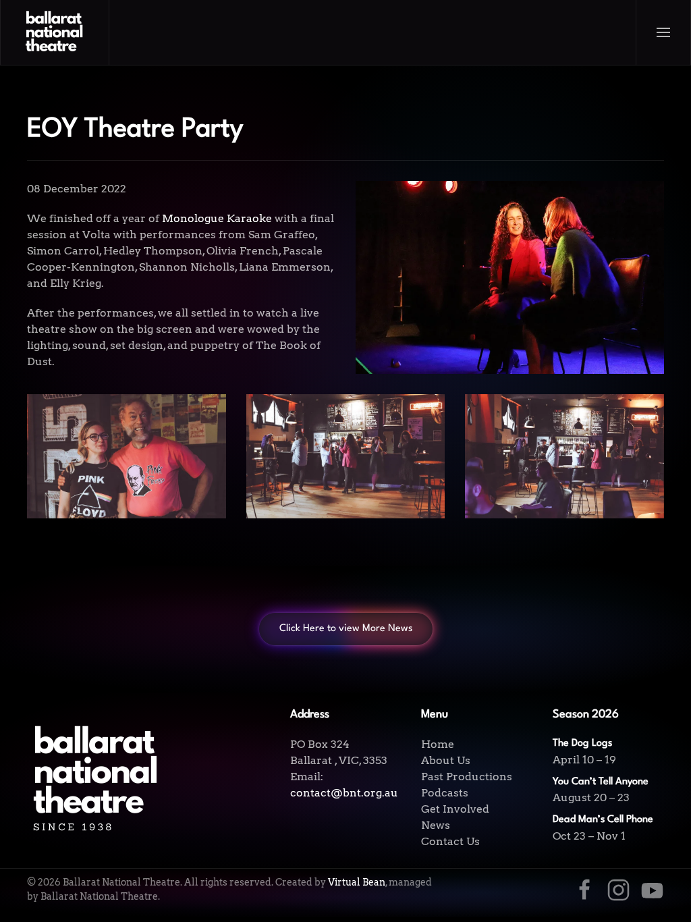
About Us (445, 760)
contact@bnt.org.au (344, 792)
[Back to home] (55, 32)
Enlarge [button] (126, 456)
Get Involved (455, 809)
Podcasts (444, 792)
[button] (663, 32)
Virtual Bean (356, 882)
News (435, 825)
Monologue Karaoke (217, 218)
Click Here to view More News (345, 629)
